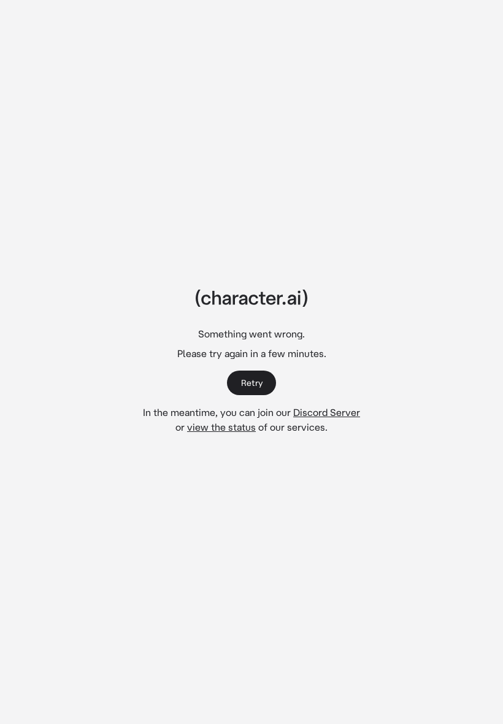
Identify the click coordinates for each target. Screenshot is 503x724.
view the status (221, 427)
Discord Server (326, 412)
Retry (252, 383)
